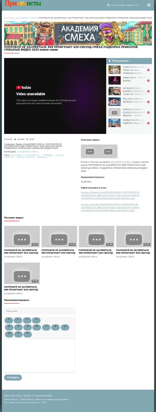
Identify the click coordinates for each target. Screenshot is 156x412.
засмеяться (33, 155)
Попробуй (15, 155)
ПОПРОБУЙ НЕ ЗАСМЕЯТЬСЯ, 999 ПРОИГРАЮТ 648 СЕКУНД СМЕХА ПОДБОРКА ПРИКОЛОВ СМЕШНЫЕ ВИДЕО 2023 (96, 251)
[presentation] (9, 320)
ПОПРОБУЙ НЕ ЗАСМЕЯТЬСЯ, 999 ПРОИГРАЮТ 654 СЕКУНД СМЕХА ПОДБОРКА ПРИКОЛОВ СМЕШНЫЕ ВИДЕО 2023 (21, 251)
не (24, 155)
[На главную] (23, 5)
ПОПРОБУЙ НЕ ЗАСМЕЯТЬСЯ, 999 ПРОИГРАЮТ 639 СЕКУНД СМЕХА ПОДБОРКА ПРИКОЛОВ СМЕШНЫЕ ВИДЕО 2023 (59, 251)
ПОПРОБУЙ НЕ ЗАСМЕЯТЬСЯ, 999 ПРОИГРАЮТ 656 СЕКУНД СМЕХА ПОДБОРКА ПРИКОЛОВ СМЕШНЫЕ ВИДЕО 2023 (133, 251)
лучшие (59, 155)
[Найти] (108, 5)
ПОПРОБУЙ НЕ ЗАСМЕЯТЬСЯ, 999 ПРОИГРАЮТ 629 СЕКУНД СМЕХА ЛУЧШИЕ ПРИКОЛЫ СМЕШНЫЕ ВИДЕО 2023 (21, 288)
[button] (8, 320)
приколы (9, 157)
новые (20, 157)
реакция (41, 157)
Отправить (13, 377)
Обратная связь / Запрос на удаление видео (28, 396)
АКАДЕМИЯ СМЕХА (121, 162)
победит (48, 155)
